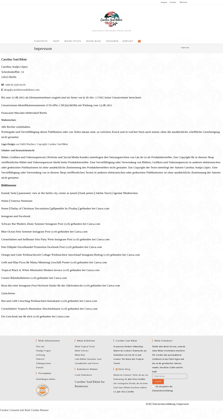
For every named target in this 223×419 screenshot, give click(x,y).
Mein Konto (183, 2)
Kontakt (39, 367)
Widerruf (40, 359)
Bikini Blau (80, 354)
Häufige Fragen (43, 350)
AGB (148, 403)
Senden (158, 382)
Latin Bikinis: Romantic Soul (88, 359)
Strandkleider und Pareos (86, 363)
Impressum (185, 47)
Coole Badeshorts (83, 374)
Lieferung (40, 354)
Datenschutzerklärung (164, 403)
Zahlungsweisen (43, 363)
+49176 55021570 (15, 84)
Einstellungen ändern (45, 379)
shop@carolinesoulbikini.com (21, 89)
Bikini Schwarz (82, 350)
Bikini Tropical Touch (85, 346)
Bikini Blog (124, 369)
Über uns (40, 346)
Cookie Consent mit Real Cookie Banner (24, 410)
